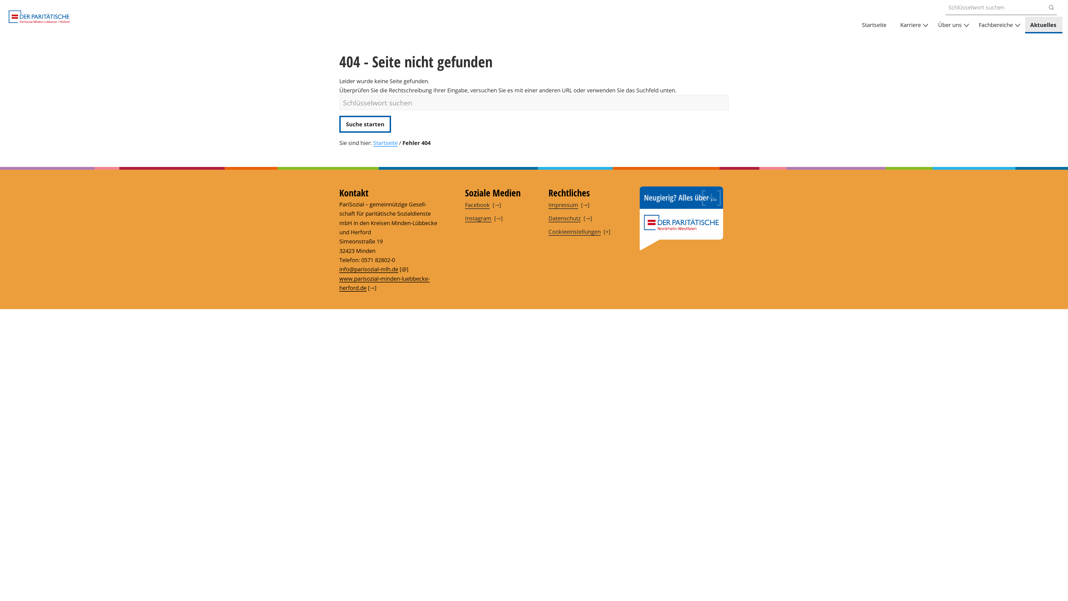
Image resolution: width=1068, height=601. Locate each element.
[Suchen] (1051, 7)
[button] (913, 25)
